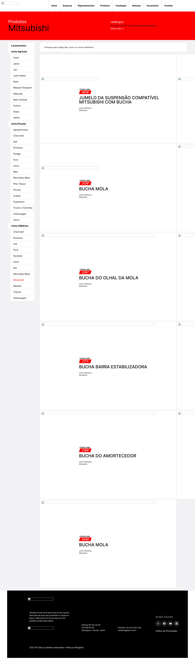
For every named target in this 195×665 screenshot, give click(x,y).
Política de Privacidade (166, 631)
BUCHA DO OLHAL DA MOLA (108, 277)
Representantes (86, 5)
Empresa (67, 5)
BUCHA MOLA (93, 188)
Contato (168, 5)
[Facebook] (164, 623)
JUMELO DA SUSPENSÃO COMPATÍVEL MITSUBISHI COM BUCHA (119, 99)
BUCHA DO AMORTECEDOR (107, 455)
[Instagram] (158, 623)
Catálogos (121, 5)
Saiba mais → (117, 28)
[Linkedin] (176, 623)
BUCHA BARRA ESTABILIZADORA (113, 366)
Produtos (105, 5)
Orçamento (152, 5)
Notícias (136, 5)
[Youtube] (170, 623)
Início (54, 5)
